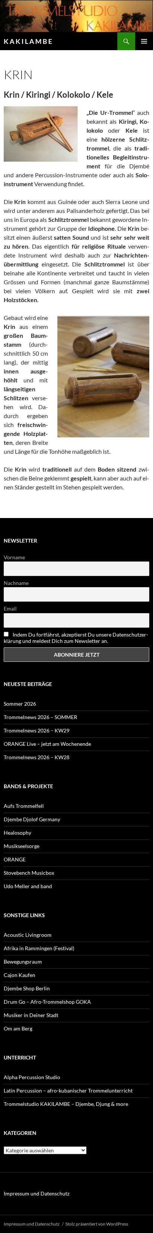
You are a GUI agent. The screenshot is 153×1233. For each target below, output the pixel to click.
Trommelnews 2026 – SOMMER (40, 717)
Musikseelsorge (21, 846)
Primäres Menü (144, 41)
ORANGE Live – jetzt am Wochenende (47, 744)
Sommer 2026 (20, 703)
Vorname (14, 557)
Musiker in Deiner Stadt (31, 1015)
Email (10, 608)
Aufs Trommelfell (24, 806)
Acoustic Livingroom (28, 935)
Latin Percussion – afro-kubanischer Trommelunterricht (68, 1090)
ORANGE (15, 859)
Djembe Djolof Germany (32, 819)
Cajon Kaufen (19, 975)
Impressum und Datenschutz (36, 1193)
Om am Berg (18, 1028)
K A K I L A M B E (28, 41)
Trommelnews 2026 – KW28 (36, 757)
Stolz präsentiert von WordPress (96, 1224)
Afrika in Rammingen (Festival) (39, 948)
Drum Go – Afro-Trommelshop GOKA (47, 1002)
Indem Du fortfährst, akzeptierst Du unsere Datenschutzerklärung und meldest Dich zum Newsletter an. (76, 637)
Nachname (16, 583)
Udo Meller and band (28, 886)
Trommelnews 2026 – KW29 (36, 730)
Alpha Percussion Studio (32, 1077)
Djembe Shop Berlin (27, 988)
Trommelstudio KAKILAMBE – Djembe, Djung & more (66, 1104)
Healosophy (17, 832)
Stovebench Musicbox (29, 873)
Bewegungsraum (23, 961)
